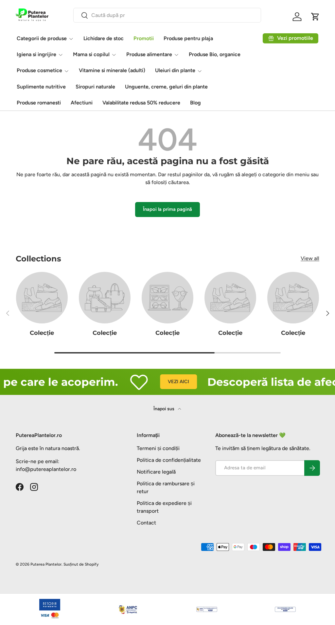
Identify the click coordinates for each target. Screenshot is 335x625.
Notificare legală (156, 472)
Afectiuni (82, 103)
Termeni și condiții (158, 448)
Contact (146, 523)
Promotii (143, 38)
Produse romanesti (39, 103)
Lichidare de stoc (103, 38)
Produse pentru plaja (188, 38)
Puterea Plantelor (46, 564)
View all (310, 258)
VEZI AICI (172, 381)
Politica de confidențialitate (169, 460)
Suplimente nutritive (41, 87)
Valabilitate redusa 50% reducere (141, 103)
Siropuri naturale (95, 87)
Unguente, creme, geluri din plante (166, 87)
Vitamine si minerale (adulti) (112, 70)
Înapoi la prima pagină (167, 209)
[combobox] (167, 15)
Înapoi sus (164, 409)
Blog (195, 103)
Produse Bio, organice (214, 54)
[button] (315, 16)
